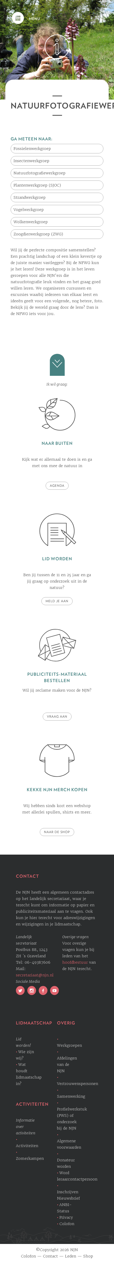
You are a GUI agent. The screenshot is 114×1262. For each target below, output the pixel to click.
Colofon (66, 1223)
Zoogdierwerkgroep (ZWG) (38, 234)
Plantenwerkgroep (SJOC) (37, 185)
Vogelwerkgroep (29, 209)
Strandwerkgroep (30, 197)
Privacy (66, 1217)
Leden (70, 1256)
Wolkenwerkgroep (31, 221)
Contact (50, 1256)
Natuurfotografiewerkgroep (39, 173)
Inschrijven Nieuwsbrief (68, 1195)
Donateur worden (66, 1163)
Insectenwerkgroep (31, 160)
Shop (88, 1256)
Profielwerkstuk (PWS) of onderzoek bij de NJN (72, 1119)
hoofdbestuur (75, 962)
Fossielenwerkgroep (32, 148)
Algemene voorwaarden (69, 1144)
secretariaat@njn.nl (35, 975)
